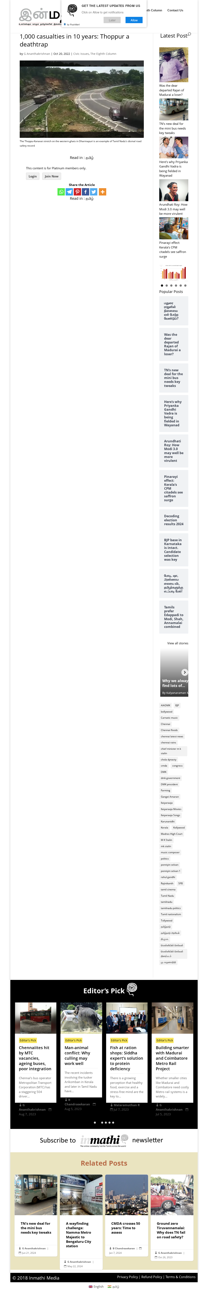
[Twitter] (93, 191)
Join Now (51, 176)
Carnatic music (169, 717)
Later (112, 20)
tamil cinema (168, 889)
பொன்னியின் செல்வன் (172, 945)
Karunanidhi (167, 821)
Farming (165, 790)
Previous (164, 272)
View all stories (177, 643)
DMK (163, 772)
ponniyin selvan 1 (170, 871)
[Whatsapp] (61, 191)
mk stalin (166, 846)
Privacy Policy (127, 1277)
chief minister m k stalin (171, 751)
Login (33, 176)
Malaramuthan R (127, 1105)
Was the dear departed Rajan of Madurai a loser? (171, 90)
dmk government (170, 778)
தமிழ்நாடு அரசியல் (170, 933)
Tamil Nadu (167, 895)
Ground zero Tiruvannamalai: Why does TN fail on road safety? (172, 1218)
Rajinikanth (167, 883)
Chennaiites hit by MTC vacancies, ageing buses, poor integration (35, 1058)
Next (183, 272)
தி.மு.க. (165, 939)
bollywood (166, 711)
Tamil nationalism (171, 914)
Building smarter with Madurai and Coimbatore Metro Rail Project (172, 1058)
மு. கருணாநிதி (168, 962)
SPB (180, 883)
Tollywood (166, 920)
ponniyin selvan (169, 864)
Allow (134, 20)
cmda (164, 765)
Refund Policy (151, 1277)
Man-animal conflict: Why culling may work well (77, 1055)
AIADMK (165, 705)
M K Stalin (166, 840)
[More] (102, 191)
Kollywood (179, 827)
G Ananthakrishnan (37, 54)
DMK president (169, 784)
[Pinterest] (77, 191)
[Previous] (162, 672)
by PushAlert (73, 24)
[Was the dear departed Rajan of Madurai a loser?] (173, 65)
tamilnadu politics (171, 908)
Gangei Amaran (170, 796)
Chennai (165, 724)
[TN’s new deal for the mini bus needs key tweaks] (173, 109)
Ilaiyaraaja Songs (170, 815)
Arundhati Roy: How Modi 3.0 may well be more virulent (173, 209)
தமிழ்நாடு (166, 926)
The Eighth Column (148, 10)
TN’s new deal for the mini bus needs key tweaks (172, 128)
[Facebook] (85, 191)
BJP (177, 705)
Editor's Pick (28, 1040)
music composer (170, 852)
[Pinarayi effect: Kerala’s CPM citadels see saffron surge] (173, 228)
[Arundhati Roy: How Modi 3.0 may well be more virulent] (173, 190)
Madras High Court (171, 834)
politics (165, 858)
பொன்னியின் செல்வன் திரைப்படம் (172, 954)
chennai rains (168, 742)
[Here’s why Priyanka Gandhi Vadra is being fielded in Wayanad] (173, 148)
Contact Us (175, 10)
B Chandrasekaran (124, 1248)
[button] (95, 1123)
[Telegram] (69, 191)
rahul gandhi (168, 877)
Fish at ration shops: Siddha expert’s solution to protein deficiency (126, 1058)
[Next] (184, 672)
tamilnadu (166, 902)
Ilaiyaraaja (167, 803)
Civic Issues (81, 54)
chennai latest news (172, 736)
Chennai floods (169, 730)
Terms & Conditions (181, 1277)
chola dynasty (168, 759)
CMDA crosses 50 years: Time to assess (126, 1215)
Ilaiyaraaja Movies (171, 809)
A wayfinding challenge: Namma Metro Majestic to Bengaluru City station (81, 1222)
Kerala (164, 827)
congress (177, 765)
